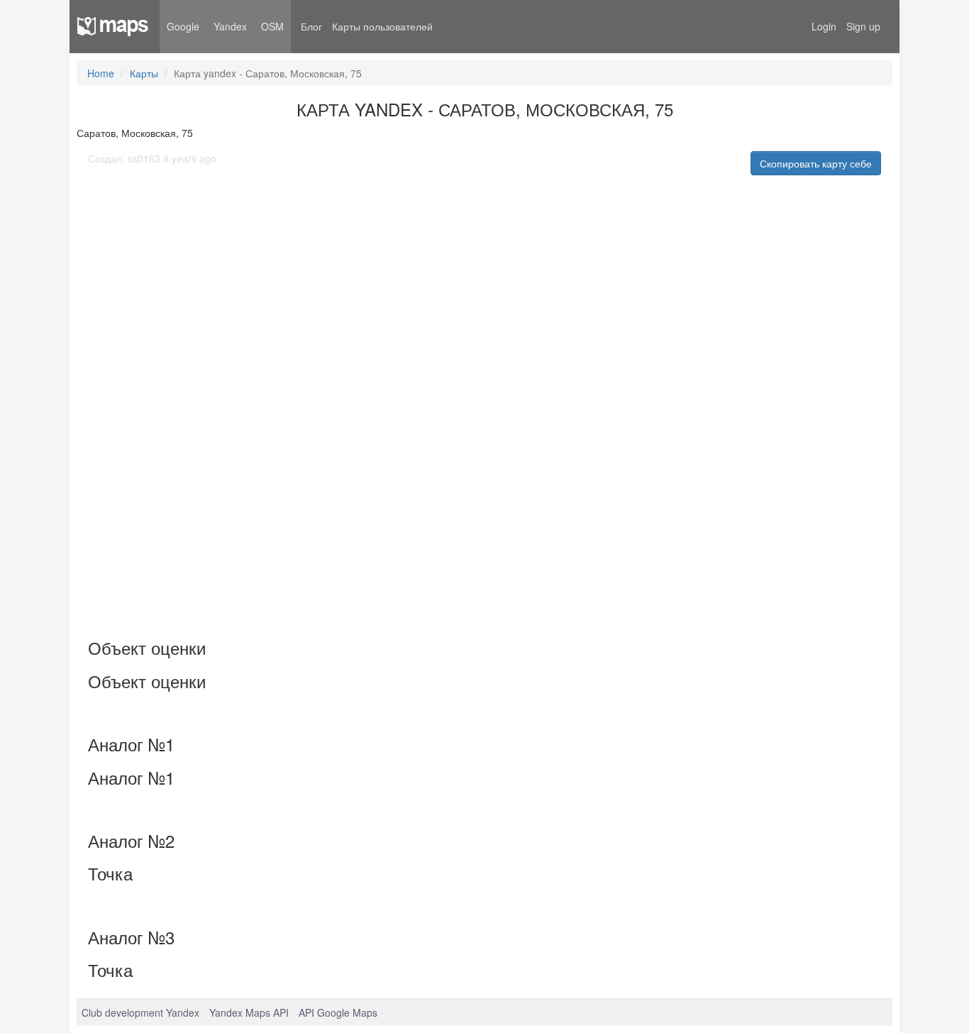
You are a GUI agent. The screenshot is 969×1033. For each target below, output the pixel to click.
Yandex (230, 26)
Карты (144, 73)
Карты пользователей (382, 26)
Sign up (863, 26)
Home (100, 73)
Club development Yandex (140, 1012)
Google (183, 26)
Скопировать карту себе (816, 163)
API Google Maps (338, 1012)
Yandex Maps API (249, 1012)
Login (824, 26)
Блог (311, 26)
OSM (272, 26)
